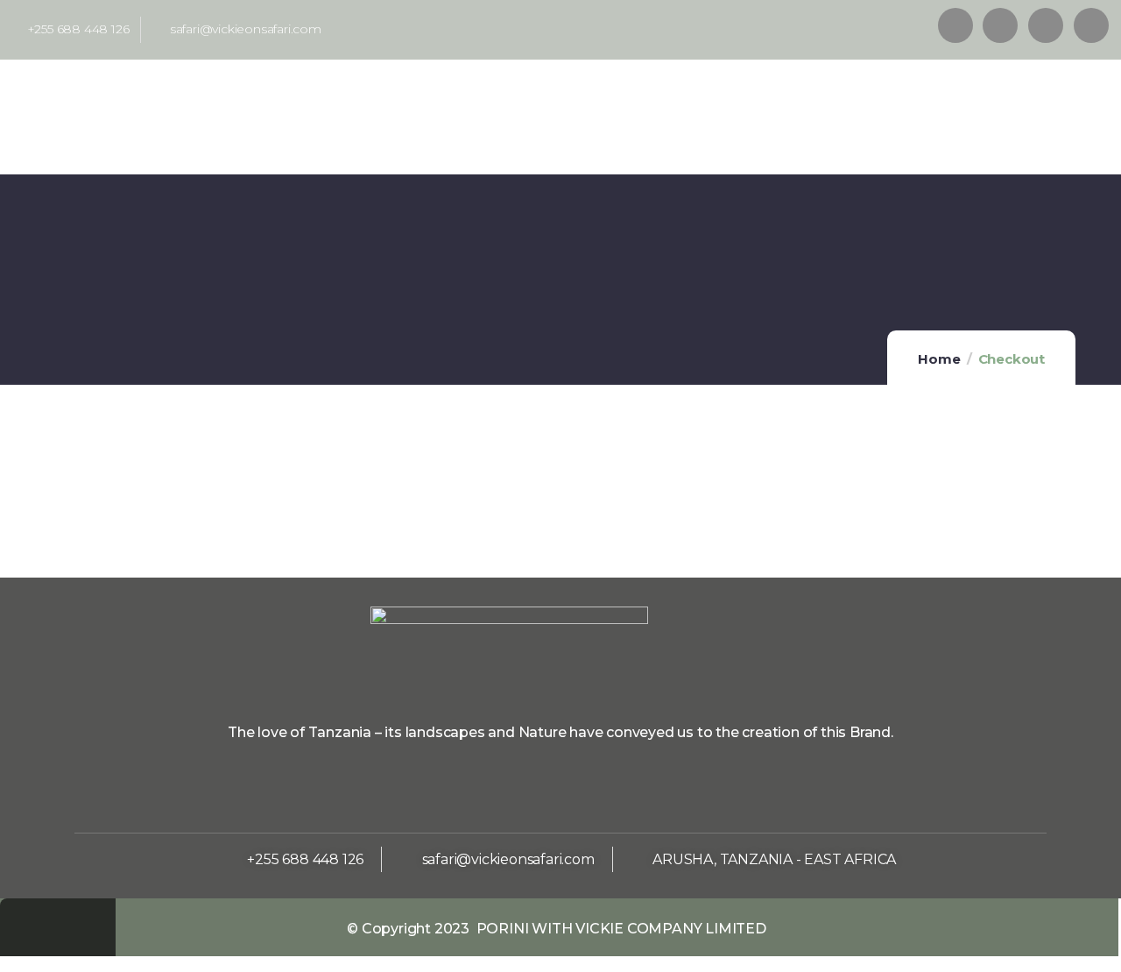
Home (939, 359)
